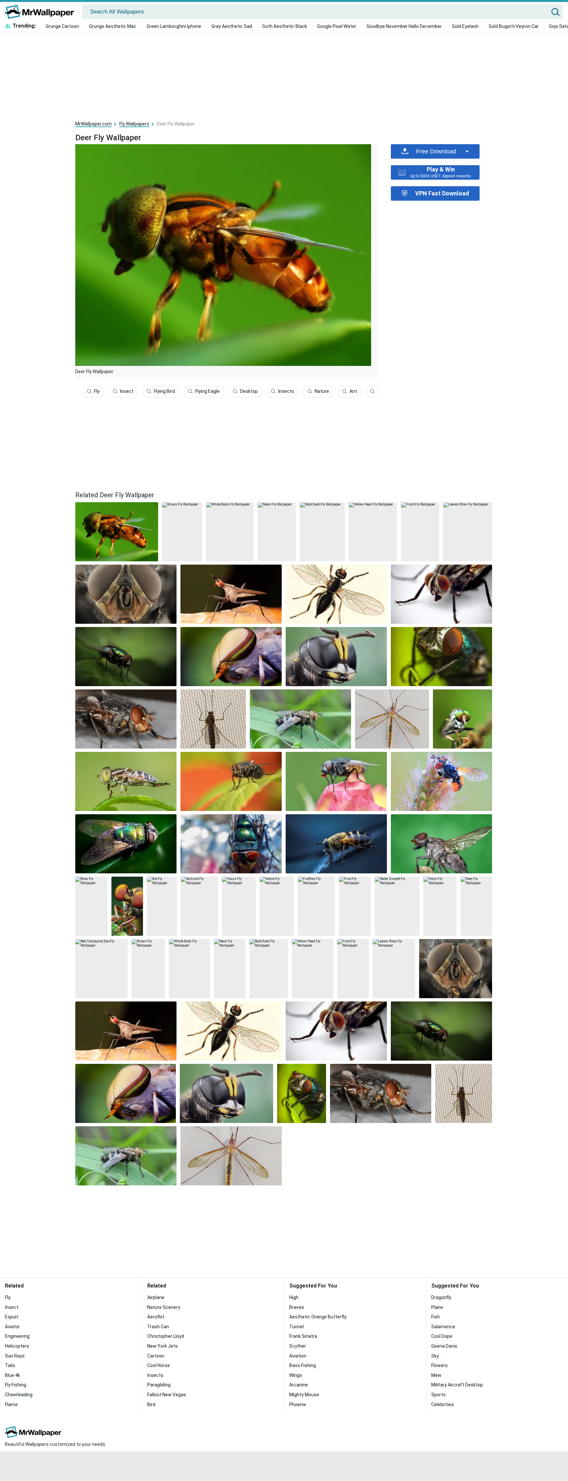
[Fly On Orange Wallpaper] (231, 781)
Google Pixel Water (336, 26)
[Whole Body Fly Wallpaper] (230, 531)
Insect (126, 391)
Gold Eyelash (465, 26)
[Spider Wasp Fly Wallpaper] (336, 656)
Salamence (443, 1326)
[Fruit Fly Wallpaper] (355, 906)
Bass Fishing (302, 1365)
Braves (296, 1307)
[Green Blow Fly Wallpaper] (231, 843)
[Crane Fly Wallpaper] (392, 719)
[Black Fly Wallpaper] (126, 719)
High (293, 1297)
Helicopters (17, 1346)
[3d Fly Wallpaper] (441, 656)
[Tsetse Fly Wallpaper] (277, 906)
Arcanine (298, 1384)
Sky (435, 1355)
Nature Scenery (163, 1307)
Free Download (436, 151)
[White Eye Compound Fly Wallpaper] (231, 656)
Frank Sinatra (303, 1336)
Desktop (249, 391)
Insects (286, 391)
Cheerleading (19, 1394)
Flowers (439, 1365)
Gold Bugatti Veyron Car (514, 26)
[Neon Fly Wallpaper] (277, 531)
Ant (353, 391)
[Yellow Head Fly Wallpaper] (373, 531)
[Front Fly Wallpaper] (420, 531)
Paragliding (159, 1384)
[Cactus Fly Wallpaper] (231, 594)
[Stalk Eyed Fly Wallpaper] (322, 531)
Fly (97, 391)
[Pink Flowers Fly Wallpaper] (336, 781)
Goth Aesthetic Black (284, 26)
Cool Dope (441, 1336)
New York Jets (162, 1346)
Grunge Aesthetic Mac (112, 26)
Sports (438, 1394)
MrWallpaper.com (93, 123)
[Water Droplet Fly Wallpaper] (397, 906)
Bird (151, 1404)
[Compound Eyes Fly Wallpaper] (127, 906)
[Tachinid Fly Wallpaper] (199, 906)
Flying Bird (164, 391)
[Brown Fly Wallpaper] (182, 531)
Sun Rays (15, 1355)
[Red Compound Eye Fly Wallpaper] (101, 968)
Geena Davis (444, 1346)
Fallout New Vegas (166, 1394)
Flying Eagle (207, 391)
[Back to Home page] (42, 12)
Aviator (12, 1326)
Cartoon (155, 1355)
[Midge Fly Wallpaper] (213, 719)
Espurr (12, 1316)
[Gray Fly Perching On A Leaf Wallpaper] (441, 843)
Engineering (17, 1336)
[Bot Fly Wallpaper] (162, 906)
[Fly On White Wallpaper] (441, 594)
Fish (435, 1316)
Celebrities (442, 1404)
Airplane (155, 1297)
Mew (436, 1375)
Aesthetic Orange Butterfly (317, 1316)
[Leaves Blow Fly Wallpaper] (467, 531)
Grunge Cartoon (62, 26)
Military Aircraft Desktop (457, 1384)
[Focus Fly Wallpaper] (239, 906)
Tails (10, 1365)
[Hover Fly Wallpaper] (336, 843)
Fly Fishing (15, 1384)
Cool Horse (158, 1365)
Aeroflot (155, 1316)
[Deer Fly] (116, 531)
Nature (322, 391)
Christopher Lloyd (165, 1336)
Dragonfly (441, 1297)
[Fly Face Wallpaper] (126, 594)
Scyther (297, 1346)
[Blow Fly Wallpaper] (91, 906)
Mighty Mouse (304, 1394)
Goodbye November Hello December (404, 26)
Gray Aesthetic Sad (231, 26)
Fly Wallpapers (134, 123)
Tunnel (296, 1326)
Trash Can (158, 1326)
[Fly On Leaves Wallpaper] (126, 656)
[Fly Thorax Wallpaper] (126, 843)
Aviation (297, 1355)
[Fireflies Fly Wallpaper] (316, 906)
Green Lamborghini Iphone (174, 26)
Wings (295, 1375)
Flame (11, 1404)
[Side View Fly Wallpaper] (126, 781)
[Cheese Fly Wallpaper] (336, 594)
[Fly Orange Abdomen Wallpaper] (441, 781)
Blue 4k (12, 1375)
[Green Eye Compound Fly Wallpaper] (462, 719)
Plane (437, 1307)
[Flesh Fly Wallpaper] (440, 906)
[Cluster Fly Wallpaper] (300, 719)
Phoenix (297, 1404)
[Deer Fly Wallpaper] (476, 906)
